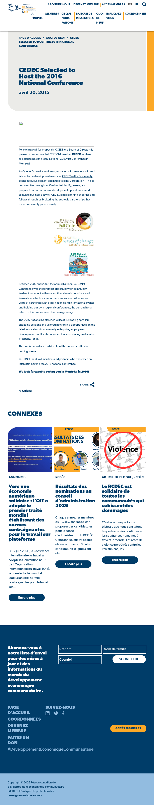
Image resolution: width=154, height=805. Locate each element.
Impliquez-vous (114, 16)
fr (137, 4)
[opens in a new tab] (29, 449)
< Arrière (25, 391)
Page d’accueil (30, 38)
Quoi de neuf (100, 18)
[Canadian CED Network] (21, 11)
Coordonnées (135, 13)
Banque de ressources (85, 16)
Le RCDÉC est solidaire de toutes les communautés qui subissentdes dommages (123, 498)
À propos (37, 16)
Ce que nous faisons (67, 18)
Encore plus (26, 597)
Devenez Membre (86, 4)
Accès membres (113, 4)
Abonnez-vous (59, 4)
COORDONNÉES (24, 719)
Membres (52, 13)
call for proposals (43, 149)
